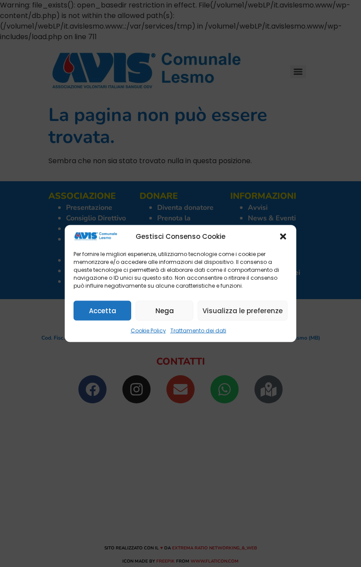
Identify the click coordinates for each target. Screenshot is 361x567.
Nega (164, 310)
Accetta (102, 310)
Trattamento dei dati (198, 330)
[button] (283, 236)
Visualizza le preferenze (243, 310)
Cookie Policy (148, 330)
